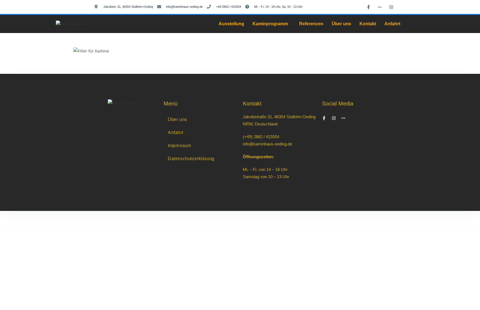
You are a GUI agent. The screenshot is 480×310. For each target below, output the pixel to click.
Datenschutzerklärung (191, 158)
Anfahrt (392, 23)
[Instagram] (391, 7)
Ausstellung (231, 23)
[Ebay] (380, 7)
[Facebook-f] (368, 7)
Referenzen (311, 23)
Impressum (179, 145)
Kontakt (367, 23)
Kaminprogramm (270, 23)
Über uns (341, 23)
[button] (271, 23)
